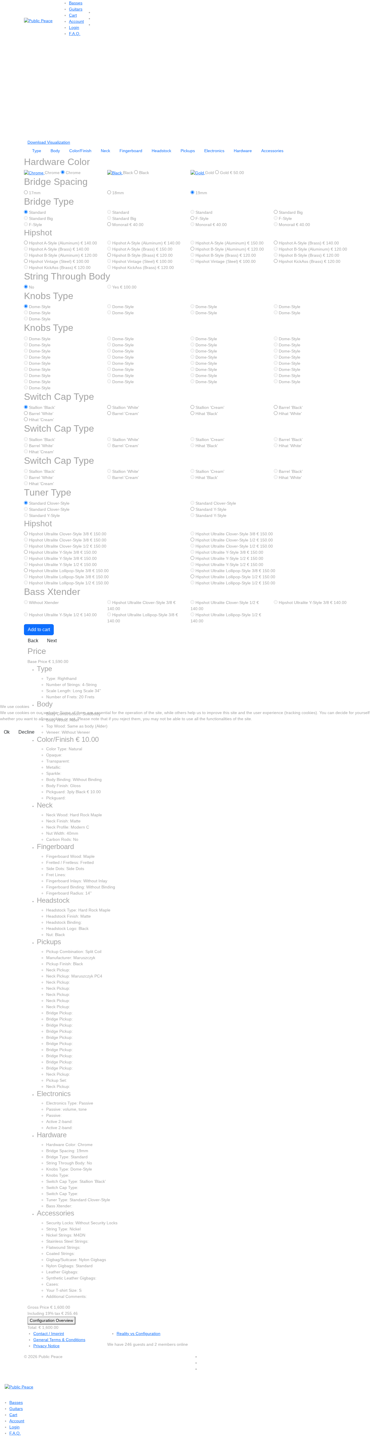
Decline (26, 732)
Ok (7, 732)
